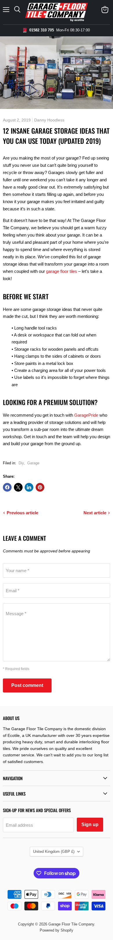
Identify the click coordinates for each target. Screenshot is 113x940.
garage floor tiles (61, 271)
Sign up (90, 824)
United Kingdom (53, 851)
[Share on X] (18, 487)
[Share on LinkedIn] (29, 487)
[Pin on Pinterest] (40, 487)
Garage (33, 463)
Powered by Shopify (56, 930)
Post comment (27, 685)
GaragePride (86, 415)
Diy (21, 463)
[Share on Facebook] (7, 487)
